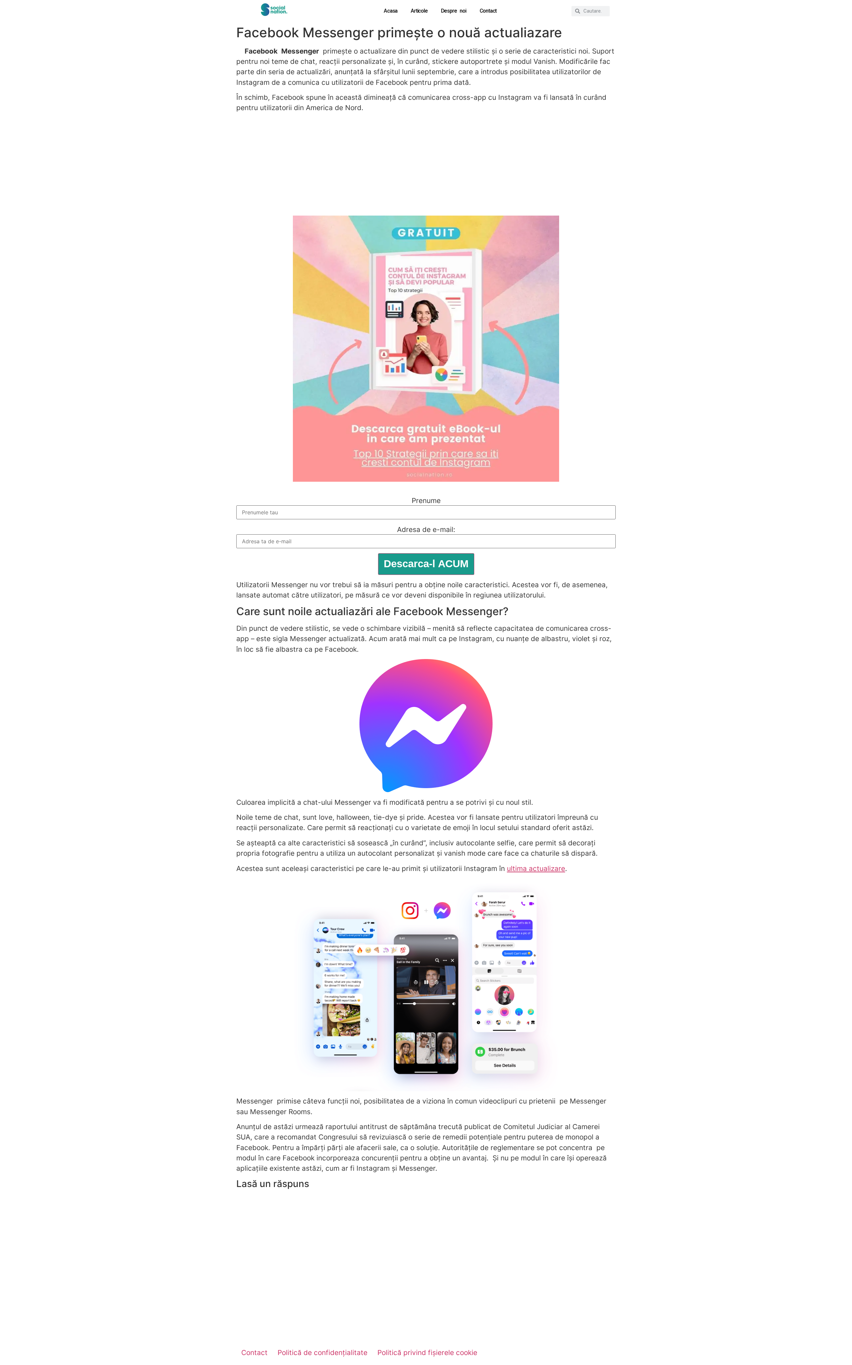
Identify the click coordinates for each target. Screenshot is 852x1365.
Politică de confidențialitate (322, 1352)
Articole (419, 11)
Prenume (426, 500)
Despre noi (453, 11)
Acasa (390, 11)
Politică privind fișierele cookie (427, 1352)
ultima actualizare (536, 868)
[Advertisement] (426, 164)
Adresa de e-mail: (426, 529)
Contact (488, 11)
